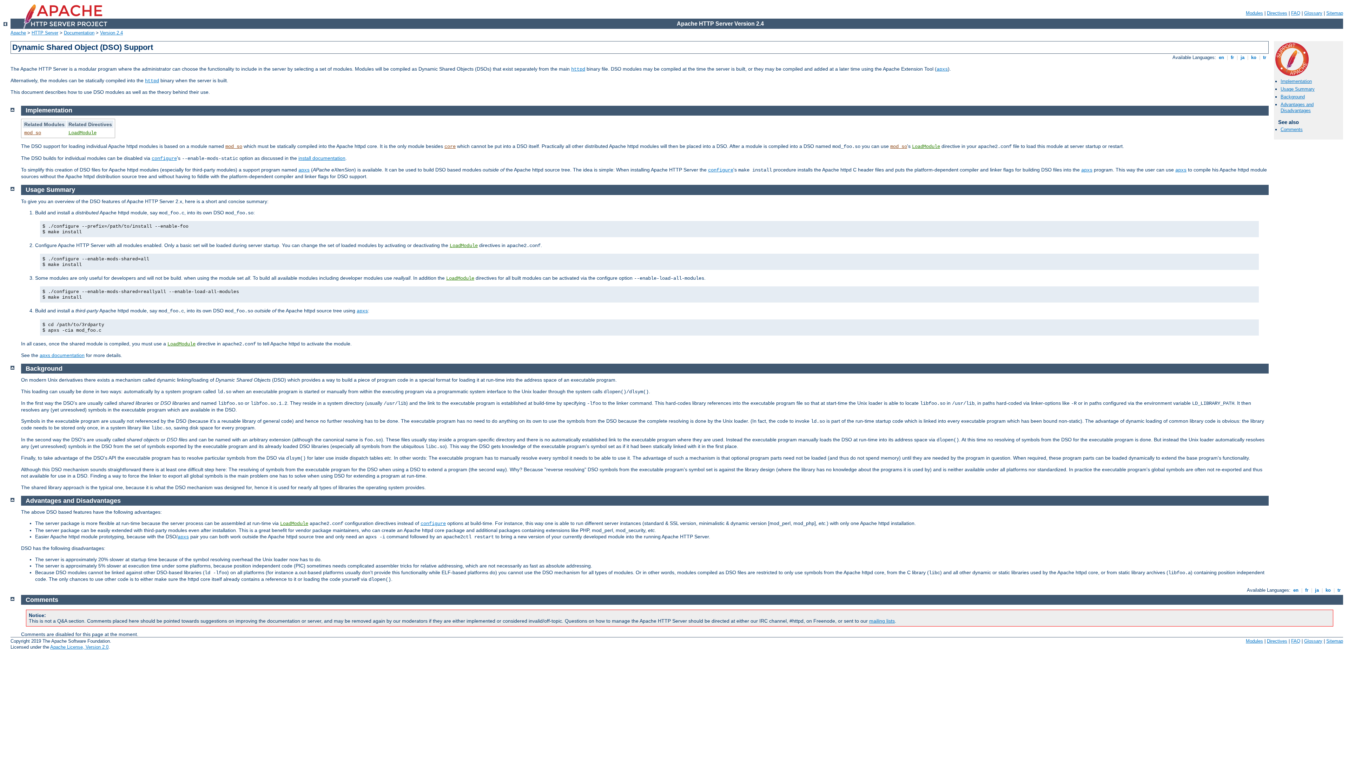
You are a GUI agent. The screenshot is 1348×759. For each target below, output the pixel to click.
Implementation (1296, 81)
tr (1265, 57)
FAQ (1295, 13)
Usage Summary (1298, 89)
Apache (18, 32)
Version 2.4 (111, 32)
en (1221, 57)
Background (1293, 96)
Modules (1254, 13)
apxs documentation (62, 355)
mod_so (32, 133)
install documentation (321, 158)
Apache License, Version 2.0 (79, 647)
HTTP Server (45, 32)
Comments (1292, 129)
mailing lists (882, 621)
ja (1242, 57)
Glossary (1313, 13)
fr (1232, 57)
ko (1254, 57)
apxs (942, 69)
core (450, 146)
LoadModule (82, 133)
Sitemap (1334, 13)
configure (164, 158)
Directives (1277, 13)
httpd (578, 69)
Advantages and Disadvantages (1297, 107)
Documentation (79, 32)
